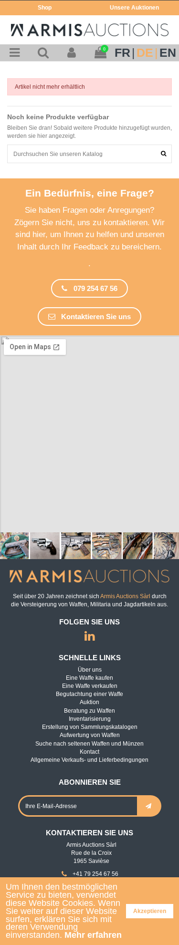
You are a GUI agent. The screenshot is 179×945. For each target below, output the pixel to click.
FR (122, 53)
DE (145, 53)
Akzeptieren (149, 911)
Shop (45, 7)
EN (167, 53)
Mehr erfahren (93, 935)
